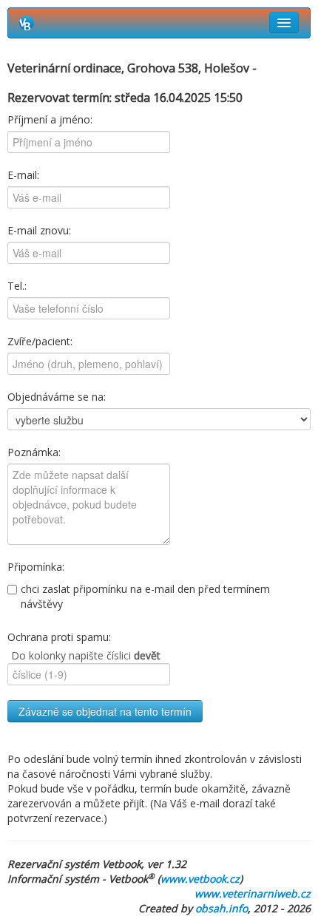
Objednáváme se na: (56, 397)
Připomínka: (35, 567)
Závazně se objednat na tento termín (105, 711)
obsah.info (221, 908)
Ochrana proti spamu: (59, 637)
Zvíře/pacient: (39, 341)
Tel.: (17, 286)
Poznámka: (34, 452)
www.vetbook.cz (200, 879)
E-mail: (23, 175)
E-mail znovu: (39, 230)
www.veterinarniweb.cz (252, 893)
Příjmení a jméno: (49, 119)
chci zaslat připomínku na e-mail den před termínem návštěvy (145, 596)
